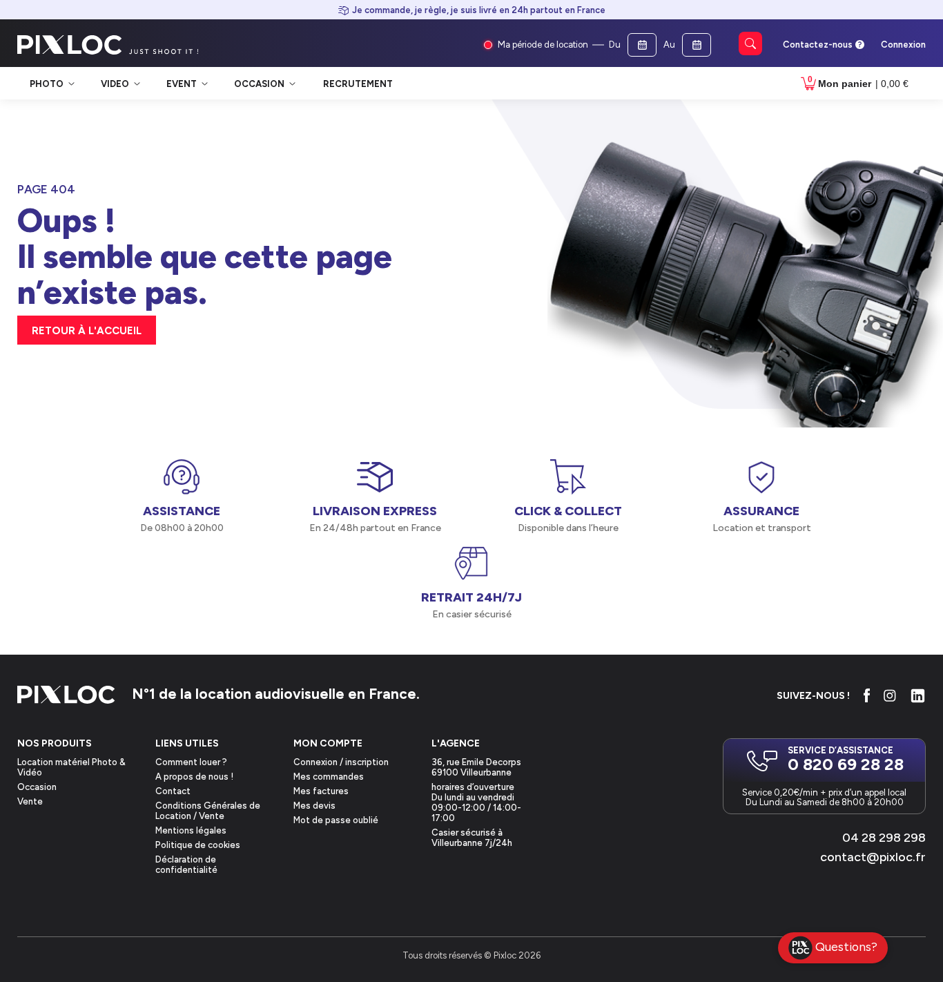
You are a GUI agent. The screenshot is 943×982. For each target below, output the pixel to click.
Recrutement (358, 84)
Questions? (846, 946)
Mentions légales (190, 830)
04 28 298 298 (884, 837)
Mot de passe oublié (335, 820)
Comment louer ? (191, 762)
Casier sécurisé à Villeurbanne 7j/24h (471, 837)
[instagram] (890, 695)
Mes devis (314, 805)
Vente (30, 801)
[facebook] (867, 695)
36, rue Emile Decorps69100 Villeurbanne (476, 767)
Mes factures (321, 791)
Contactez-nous (818, 44)
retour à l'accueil (87, 331)
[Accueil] (66, 696)
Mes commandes (328, 776)
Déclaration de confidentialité (186, 864)
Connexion (903, 44)
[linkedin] (918, 696)
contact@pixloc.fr (873, 857)
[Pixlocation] (69, 45)
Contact (173, 791)
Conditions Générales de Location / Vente (207, 810)
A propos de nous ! (194, 776)
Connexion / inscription (341, 762)
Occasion (37, 787)
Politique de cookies (197, 845)
